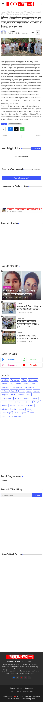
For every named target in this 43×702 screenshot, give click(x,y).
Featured (5, 391)
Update (24, 413)
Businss (4, 384)
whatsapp (34, 359)
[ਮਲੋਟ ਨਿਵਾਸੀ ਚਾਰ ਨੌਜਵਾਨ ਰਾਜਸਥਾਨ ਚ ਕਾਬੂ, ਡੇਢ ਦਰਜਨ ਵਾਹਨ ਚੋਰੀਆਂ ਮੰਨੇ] (9, 337)
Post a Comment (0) (21, 178)
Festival (14, 391)
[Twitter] (16, 129)
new (29, 402)
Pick (33, 699)
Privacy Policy (15, 692)
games (36, 391)
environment (29, 387)
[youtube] (21, 677)
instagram (12, 365)
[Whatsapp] (22, 129)
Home (3, 12)
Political (4, 405)
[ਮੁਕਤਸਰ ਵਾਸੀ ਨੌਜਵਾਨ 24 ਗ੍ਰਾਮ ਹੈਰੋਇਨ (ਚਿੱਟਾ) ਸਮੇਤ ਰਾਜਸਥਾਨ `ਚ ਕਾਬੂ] (9, 308)
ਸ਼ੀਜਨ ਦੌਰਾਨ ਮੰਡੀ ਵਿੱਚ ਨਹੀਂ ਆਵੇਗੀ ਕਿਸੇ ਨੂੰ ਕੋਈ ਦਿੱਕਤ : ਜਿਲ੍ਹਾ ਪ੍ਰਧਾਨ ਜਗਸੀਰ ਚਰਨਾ (27, 322)
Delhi (33, 384)
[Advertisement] (21, 446)
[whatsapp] (29, 677)
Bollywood (33, 380)
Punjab (12, 405)
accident (5, 380)
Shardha (13, 409)
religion (4, 409)
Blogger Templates (24, 696)
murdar (34, 398)
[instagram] (25, 677)
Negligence (21, 402)
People (37, 402)
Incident (21, 394)
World (4, 416)
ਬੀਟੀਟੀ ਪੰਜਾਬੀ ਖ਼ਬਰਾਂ (12, 12)
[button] (41, 4)
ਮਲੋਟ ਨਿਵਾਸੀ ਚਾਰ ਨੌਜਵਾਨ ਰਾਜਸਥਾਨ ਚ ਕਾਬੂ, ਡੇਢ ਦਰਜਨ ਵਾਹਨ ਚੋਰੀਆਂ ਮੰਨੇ (27, 337)
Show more (36, 148)
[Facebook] (10, 129)
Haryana (5, 394)
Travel (16, 413)
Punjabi (20, 405)
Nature (11, 402)
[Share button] (28, 129)
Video (32, 413)
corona (18, 384)
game (29, 391)
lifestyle (18, 398)
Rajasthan (29, 405)
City (11, 384)
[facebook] (13, 677)
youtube (33, 365)
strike (29, 409)
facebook (12, 359)
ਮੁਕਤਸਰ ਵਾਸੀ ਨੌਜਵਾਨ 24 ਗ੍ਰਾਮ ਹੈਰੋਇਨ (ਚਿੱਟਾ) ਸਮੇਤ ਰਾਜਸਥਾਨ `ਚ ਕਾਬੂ (29, 308)
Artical (24, 380)
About (19, 688)
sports (21, 409)
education (5, 387)
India (28, 394)
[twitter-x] (17, 677)
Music (4, 402)
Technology (6, 413)
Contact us (29, 688)
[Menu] (3, 4)
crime (26, 384)
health (13, 394)
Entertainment (17, 387)
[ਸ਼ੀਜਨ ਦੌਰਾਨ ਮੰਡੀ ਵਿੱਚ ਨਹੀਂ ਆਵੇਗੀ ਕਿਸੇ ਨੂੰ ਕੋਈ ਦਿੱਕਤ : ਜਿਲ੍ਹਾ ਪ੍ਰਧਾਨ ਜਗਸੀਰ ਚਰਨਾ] (9, 322)
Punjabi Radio (28, 692)
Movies (26, 398)
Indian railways (7, 398)
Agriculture (15, 380)
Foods (22, 391)
